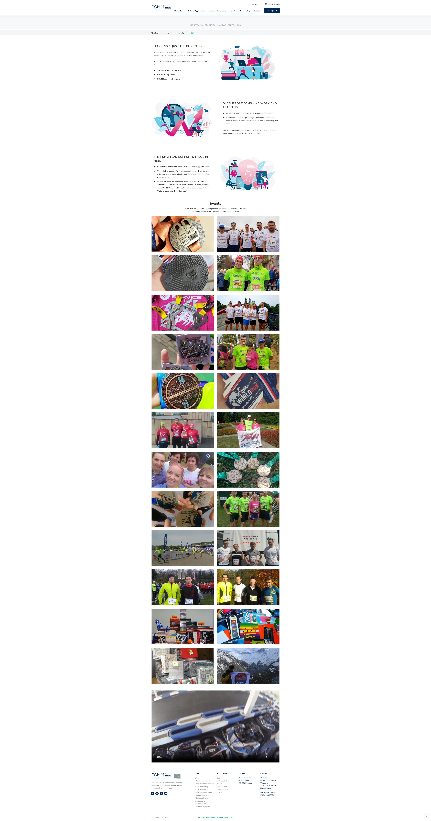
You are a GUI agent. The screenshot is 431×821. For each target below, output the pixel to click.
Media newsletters (202, 807)
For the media (236, 11)
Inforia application (202, 798)
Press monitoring (201, 786)
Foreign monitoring (202, 795)
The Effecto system (217, 11)
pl (253, 4)
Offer (197, 778)
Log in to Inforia (274, 4)
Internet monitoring (202, 781)
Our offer (178, 11)
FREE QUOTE (272, 11)
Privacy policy (222, 789)
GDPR (219, 792)
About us (154, 33)
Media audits (200, 801)
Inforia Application (196, 11)
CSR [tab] (192, 33)
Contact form (222, 786)
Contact (257, 11)
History (168, 33)
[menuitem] (179, 10)
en (256, 4)
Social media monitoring (204, 783)
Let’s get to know (224, 781)
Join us (219, 783)
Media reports (200, 804)
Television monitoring (203, 792)
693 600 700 (228, 817)
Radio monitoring (201, 789)
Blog (248, 11)
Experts (180, 33)
